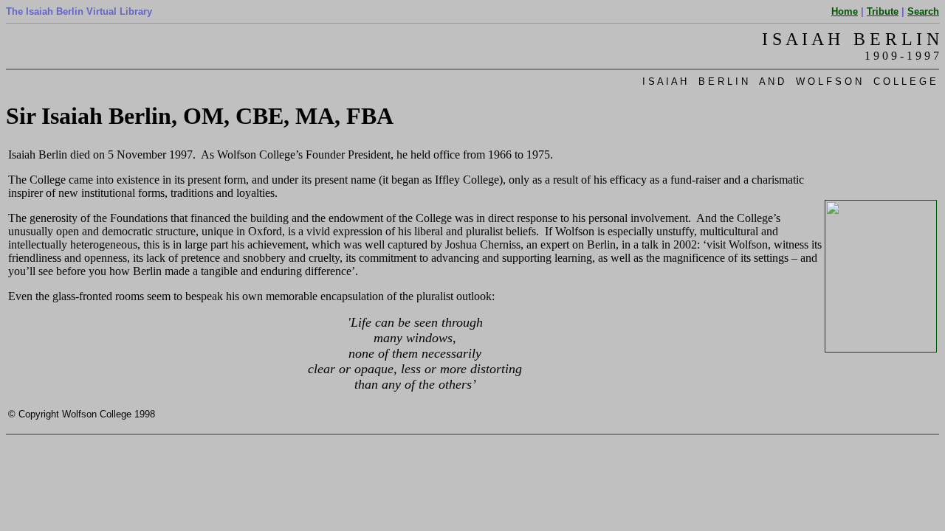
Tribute (882, 11)
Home (844, 11)
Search (923, 11)
